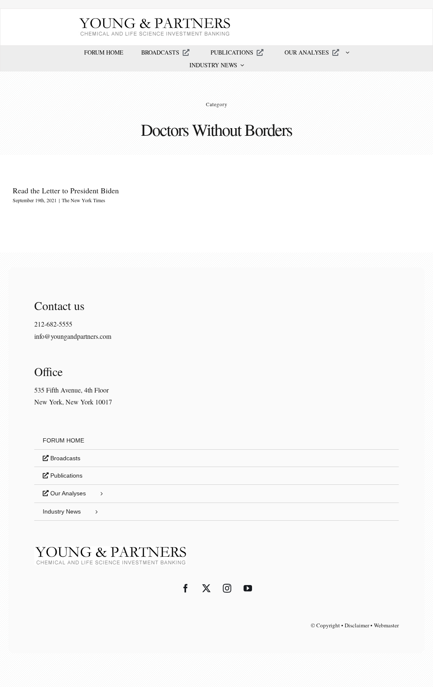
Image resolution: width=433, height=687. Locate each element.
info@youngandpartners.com (72, 336)
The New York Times (83, 200)
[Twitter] (206, 588)
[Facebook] (186, 588)
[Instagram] (227, 588)
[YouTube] (248, 588)
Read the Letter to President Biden (66, 190)
